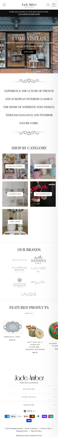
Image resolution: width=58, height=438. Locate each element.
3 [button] (35, 73)
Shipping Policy (22, 431)
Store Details (29, 397)
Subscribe (29, 405)
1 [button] (22, 73)
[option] (29, 13)
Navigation (29, 389)
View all (29, 313)
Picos (40, 436)
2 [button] (29, 73)
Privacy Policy (46, 428)
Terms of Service (31, 428)
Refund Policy (36, 431)
